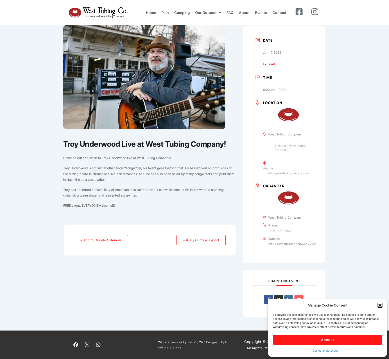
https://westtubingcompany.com (288, 173)
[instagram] (98, 345)
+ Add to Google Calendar (100, 240)
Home (151, 12)
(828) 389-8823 (280, 231)
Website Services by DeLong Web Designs (187, 342)
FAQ (229, 12)
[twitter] (87, 345)
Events (261, 12)
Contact (279, 12)
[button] (380, 305)
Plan (165, 12)
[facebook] (76, 345)
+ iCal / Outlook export (201, 240)
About (244, 12)
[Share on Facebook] (268, 299)
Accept (327, 340)
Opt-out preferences (325, 350)
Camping (182, 12)
